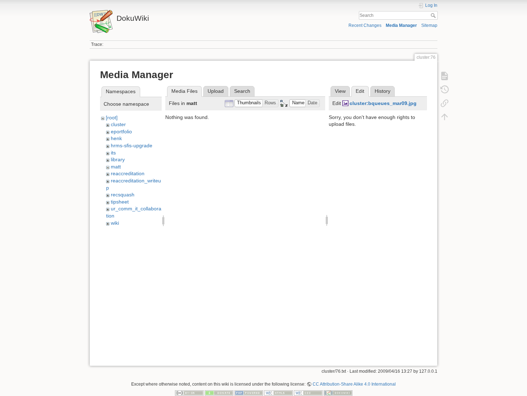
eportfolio (121, 131)
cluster (118, 124)
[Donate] (219, 392)
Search (434, 15)
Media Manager (401, 25)
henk (116, 138)
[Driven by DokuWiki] (338, 392)
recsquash (122, 194)
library (118, 159)
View (340, 91)
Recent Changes (364, 25)
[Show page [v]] (444, 76)
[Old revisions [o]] (444, 89)
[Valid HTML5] (278, 392)
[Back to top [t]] (444, 117)
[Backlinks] (444, 103)
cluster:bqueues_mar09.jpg (383, 103)
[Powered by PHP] (248, 392)
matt (116, 167)
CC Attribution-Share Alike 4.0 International (354, 384)
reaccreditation (127, 173)
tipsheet (120, 202)
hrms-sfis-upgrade (131, 145)
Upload (216, 91)
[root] (112, 117)
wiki (115, 223)
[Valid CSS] (308, 392)
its (113, 153)
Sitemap (429, 25)
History (382, 91)
